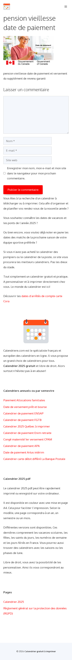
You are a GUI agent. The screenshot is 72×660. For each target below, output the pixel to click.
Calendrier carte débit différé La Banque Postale (34, 459)
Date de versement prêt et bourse (25, 407)
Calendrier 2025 (13, 601)
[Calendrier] (6, 7)
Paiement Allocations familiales (24, 400)
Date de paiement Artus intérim (23, 452)
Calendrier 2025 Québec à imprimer (26, 426)
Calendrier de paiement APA (21, 446)
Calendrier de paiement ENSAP (23, 413)
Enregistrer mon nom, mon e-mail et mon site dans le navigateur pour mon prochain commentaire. (36, 173)
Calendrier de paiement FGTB (22, 420)
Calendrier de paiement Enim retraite (27, 433)
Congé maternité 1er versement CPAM (27, 439)
